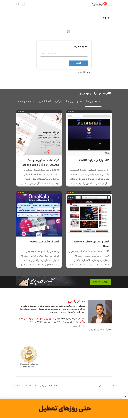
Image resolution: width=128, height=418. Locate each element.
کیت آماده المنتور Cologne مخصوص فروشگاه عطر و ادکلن (40, 162)
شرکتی (58, 101)
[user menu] (23, 5)
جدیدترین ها (93, 101)
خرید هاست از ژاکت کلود (25, 386)
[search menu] (17, 4)
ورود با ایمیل (84, 72)
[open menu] (110, 5)
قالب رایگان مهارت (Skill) (94, 160)
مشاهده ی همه (26, 101)
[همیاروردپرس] (99, 5)
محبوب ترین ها (74, 101)
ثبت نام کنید (99, 282)
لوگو (101, 386)
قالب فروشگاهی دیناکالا (44, 242)
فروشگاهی (45, 101)
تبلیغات (110, 386)
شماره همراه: (81, 47)
